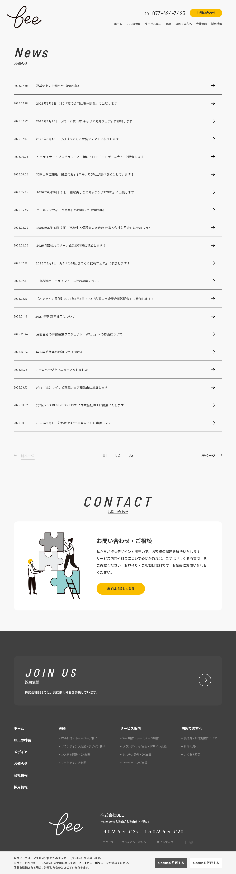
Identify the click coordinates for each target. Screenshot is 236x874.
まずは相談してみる (121, 588)
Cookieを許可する (171, 863)
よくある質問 (189, 558)
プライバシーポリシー (92, 863)
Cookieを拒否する (206, 863)
